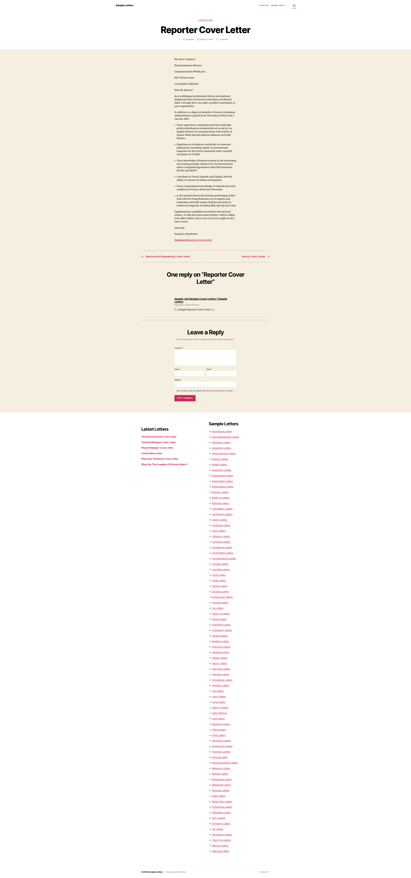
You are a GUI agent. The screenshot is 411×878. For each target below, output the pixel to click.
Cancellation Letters (222, 508)
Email (209, 369)
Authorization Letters (222, 486)
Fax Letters (217, 608)
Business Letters (220, 503)
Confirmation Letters (222, 553)
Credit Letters (219, 580)
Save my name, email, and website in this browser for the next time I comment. (205, 391)
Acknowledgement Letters (225, 437)
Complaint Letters (221, 542)
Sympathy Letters (221, 823)
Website (177, 380)
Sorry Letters (218, 818)
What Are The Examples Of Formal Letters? (164, 464)
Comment (178, 348)
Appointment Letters (222, 475)
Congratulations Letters (224, 558)
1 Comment (223, 39)
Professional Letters (222, 746)
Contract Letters (220, 564)
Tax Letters (217, 829)
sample (191, 39)
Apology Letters (220, 459)
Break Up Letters (220, 497)
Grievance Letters (221, 646)
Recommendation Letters (225, 762)
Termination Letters (222, 834)
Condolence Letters (222, 547)
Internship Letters (221, 669)
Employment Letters (222, 597)
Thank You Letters (221, 840)
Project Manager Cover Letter (157, 447)
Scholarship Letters (222, 807)
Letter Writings (219, 713)
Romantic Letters (220, 790)
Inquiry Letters (219, 663)
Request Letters (220, 773)
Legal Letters (218, 702)
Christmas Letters (221, 525)
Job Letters (218, 691)
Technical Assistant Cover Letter (158, 436)
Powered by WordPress (175, 872)
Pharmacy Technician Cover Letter (159, 458)
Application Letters (221, 470)
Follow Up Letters (221, 613)
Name (177, 369)
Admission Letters (221, 442)
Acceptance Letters (222, 431)
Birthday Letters (220, 492)
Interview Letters (220, 674)
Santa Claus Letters (222, 801)
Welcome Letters (220, 851)
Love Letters (218, 718)
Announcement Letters (224, 453)
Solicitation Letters (221, 812)
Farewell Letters (220, 602)
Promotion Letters (221, 751)
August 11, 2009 (206, 39)
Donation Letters (220, 591)
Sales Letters (218, 796)
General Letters (220, 635)
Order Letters (219, 735)
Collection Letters (221, 536)
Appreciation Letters (222, 481)
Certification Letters (222, 514)
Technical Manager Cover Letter (158, 442)
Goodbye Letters (220, 641)
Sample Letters (124, 5)
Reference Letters (221, 768)
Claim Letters (219, 530)
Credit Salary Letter (151, 453)
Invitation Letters (220, 685)
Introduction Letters (222, 680)
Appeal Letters (219, 464)
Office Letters (219, 729)
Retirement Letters (221, 785)
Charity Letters (219, 519)
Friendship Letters (221, 624)
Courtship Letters (221, 569)
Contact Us (263, 5)
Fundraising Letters (222, 630)
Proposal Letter (220, 757)
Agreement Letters (221, 448)
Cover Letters (205, 20)
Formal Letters (219, 619)
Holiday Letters (220, 658)
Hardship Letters (220, 652)
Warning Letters (220, 845)
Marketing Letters (221, 724)
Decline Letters (219, 586)
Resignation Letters (222, 779)
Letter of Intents (220, 707)
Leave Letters (219, 696)
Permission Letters (221, 740)
